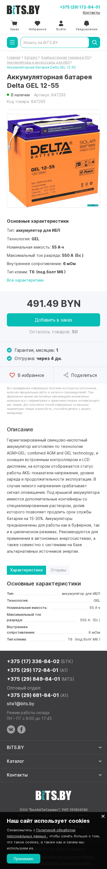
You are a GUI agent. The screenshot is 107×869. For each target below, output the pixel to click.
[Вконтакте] (11, 729)
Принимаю (23, 858)
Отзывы (58, 570)
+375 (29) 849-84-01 (40, 679)
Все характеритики (25, 280)
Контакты (91, 12)
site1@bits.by (20, 703)
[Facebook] (21, 729)
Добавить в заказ (53, 320)
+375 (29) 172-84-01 (80, 7)
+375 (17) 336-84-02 (40, 661)
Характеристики (26, 570)
